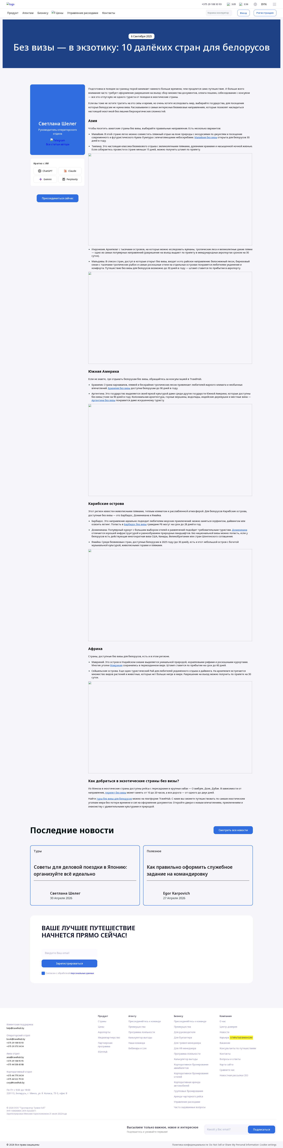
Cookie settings (268, 1144)
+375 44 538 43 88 (15, 1064)
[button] (274, 4)
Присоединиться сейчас (57, 198)
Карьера (236, 1037)
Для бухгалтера (183, 1037)
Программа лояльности (141, 1032)
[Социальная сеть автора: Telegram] (57, 140)
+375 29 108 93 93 (212, 4)
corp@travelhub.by (15, 1082)
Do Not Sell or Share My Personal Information (234, 1144)
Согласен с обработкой (70, 973)
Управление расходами (187, 1101)
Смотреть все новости (233, 830)
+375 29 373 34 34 (15, 1046)
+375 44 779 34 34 (15, 1075)
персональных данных (82, 973)
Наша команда (136, 1042)
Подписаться (261, 1129)
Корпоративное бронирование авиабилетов (191, 1066)
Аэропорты (104, 1032)
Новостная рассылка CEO (234, 1075)
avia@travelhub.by (15, 1057)
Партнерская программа (105, 1044)
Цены (101, 1026)
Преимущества (136, 1026)
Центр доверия (228, 1026)
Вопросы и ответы (230, 1059)
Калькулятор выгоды (140, 1037)
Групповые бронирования (188, 1091)
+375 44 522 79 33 (15, 1079)
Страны (102, 1021)
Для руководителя (184, 1032)
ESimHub (102, 1051)
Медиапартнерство (109, 1037)
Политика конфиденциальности (190, 1144)
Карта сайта (226, 1064)
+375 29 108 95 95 (15, 1060)
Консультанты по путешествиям (238, 1048)
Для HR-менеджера (185, 1048)
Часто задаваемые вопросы (190, 1107)
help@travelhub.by (15, 1028)
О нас (223, 1021)
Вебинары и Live (137, 1048)
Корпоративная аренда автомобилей (187, 1084)
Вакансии (225, 1042)
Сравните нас (227, 1069)
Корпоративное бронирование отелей (191, 1075)
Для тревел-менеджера (187, 1042)
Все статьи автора (57, 144)
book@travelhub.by (16, 1039)
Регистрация (265, 12)
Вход (243, 13)
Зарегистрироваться (69, 963)
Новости (224, 1032)
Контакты (225, 1053)
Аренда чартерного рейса (188, 1096)
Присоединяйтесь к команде (144, 1021)
